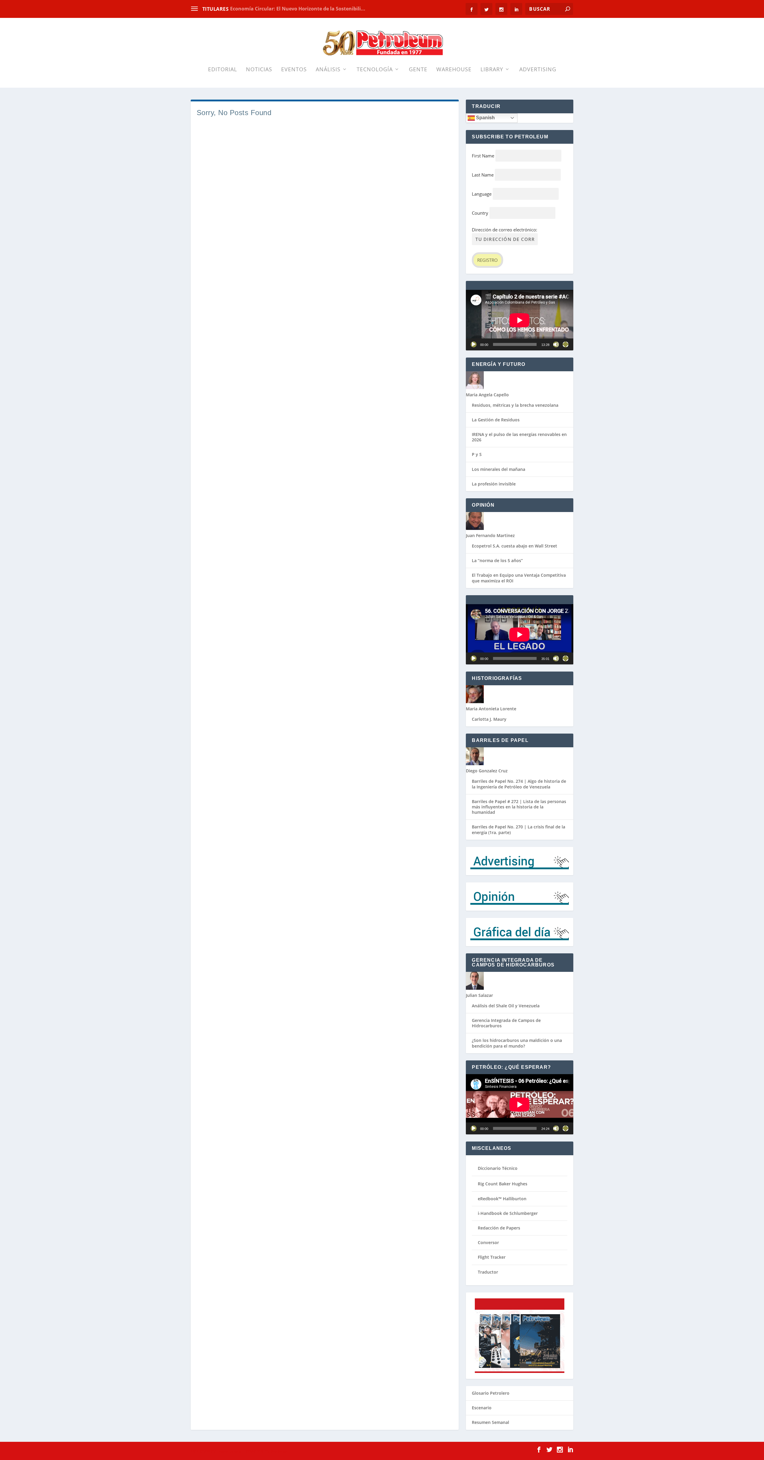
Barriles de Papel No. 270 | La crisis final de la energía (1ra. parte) (518, 829)
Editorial (222, 70)
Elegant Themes (229, 1451)
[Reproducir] (474, 344)
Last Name (483, 175)
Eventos (294, 70)
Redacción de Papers (499, 1228)
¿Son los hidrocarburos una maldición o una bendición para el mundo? (517, 1042)
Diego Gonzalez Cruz (487, 771)
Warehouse (454, 70)
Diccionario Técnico (497, 1168)
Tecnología (375, 70)
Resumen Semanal (490, 1422)
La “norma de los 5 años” (497, 560)
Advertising (537, 70)
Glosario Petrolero (490, 1393)
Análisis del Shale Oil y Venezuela (506, 1006)
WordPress (278, 1451)
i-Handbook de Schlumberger (508, 1213)
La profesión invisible (494, 484)
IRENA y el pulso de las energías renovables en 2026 (519, 437)
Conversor (488, 1242)
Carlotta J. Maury (489, 719)
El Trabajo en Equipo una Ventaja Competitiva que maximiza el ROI (519, 577)
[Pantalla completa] (566, 344)
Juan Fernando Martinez (490, 535)
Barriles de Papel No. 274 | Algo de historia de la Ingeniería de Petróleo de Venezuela (519, 783)
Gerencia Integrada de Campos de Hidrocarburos (506, 1023)
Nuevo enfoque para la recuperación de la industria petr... (299, 8)
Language (482, 194)
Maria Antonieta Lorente (491, 709)
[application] (519, 320)
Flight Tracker (492, 1257)
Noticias (259, 70)
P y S (477, 454)
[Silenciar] (556, 344)
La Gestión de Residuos (496, 420)
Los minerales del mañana (498, 469)
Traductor (488, 1272)
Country (480, 213)
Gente (418, 70)
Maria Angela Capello (487, 395)
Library (491, 70)
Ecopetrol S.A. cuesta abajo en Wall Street (514, 546)
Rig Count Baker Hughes (502, 1184)
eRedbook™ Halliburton (502, 1198)
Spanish (485, 117)
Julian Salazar (479, 995)
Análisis (328, 70)
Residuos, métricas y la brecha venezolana (515, 405)
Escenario (482, 1407)
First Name (483, 156)
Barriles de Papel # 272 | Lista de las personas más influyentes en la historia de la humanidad (519, 807)
